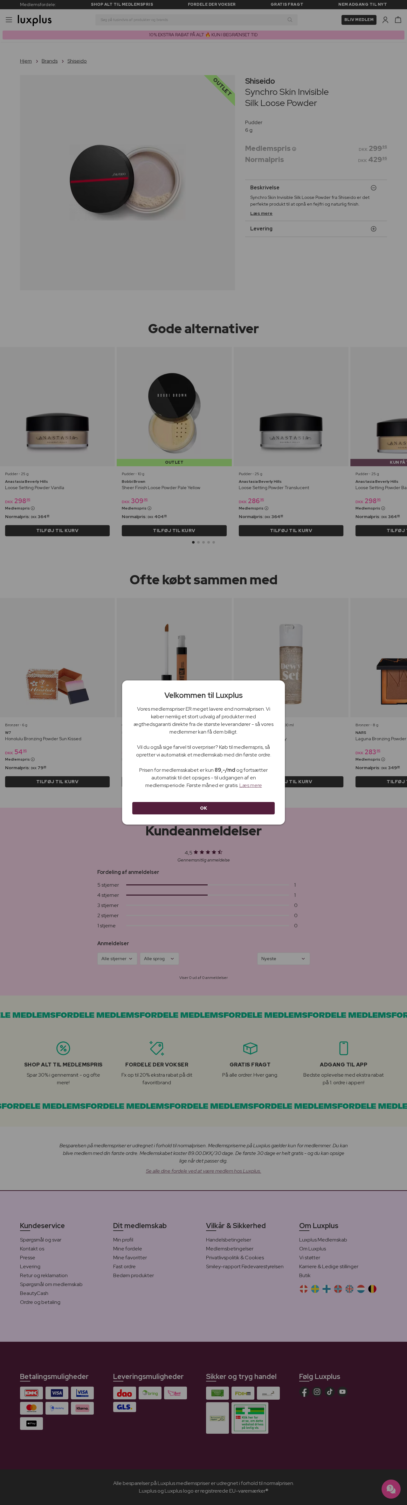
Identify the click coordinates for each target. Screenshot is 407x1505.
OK (203, 808)
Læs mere (250, 785)
